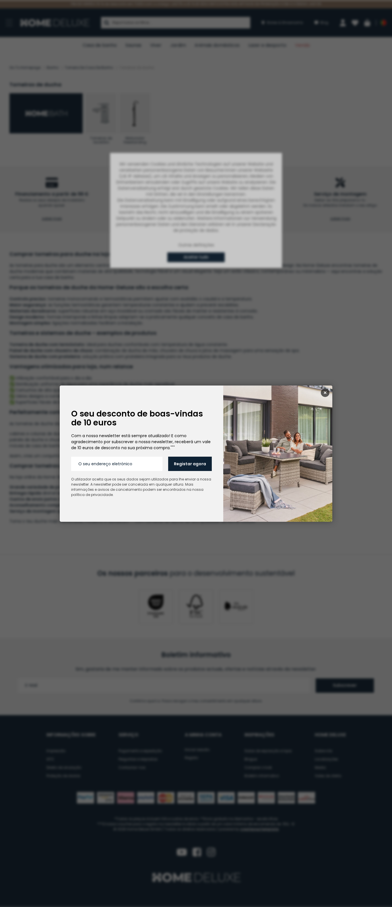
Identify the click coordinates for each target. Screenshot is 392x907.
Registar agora (190, 464)
